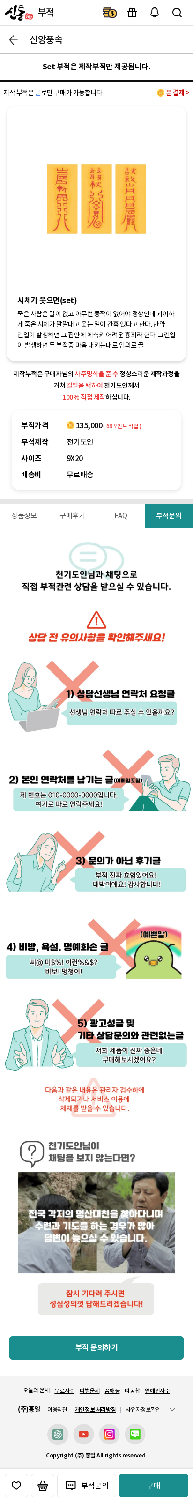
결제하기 (109, 12)
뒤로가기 (13, 40)
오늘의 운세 (36, 1390)
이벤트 (132, 12)
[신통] (17, 13)
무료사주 (64, 1390)
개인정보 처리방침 (95, 1409)
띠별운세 (90, 1390)
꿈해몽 (111, 1390)
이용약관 (57, 1410)
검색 (177, 12)
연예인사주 (157, 1390)
